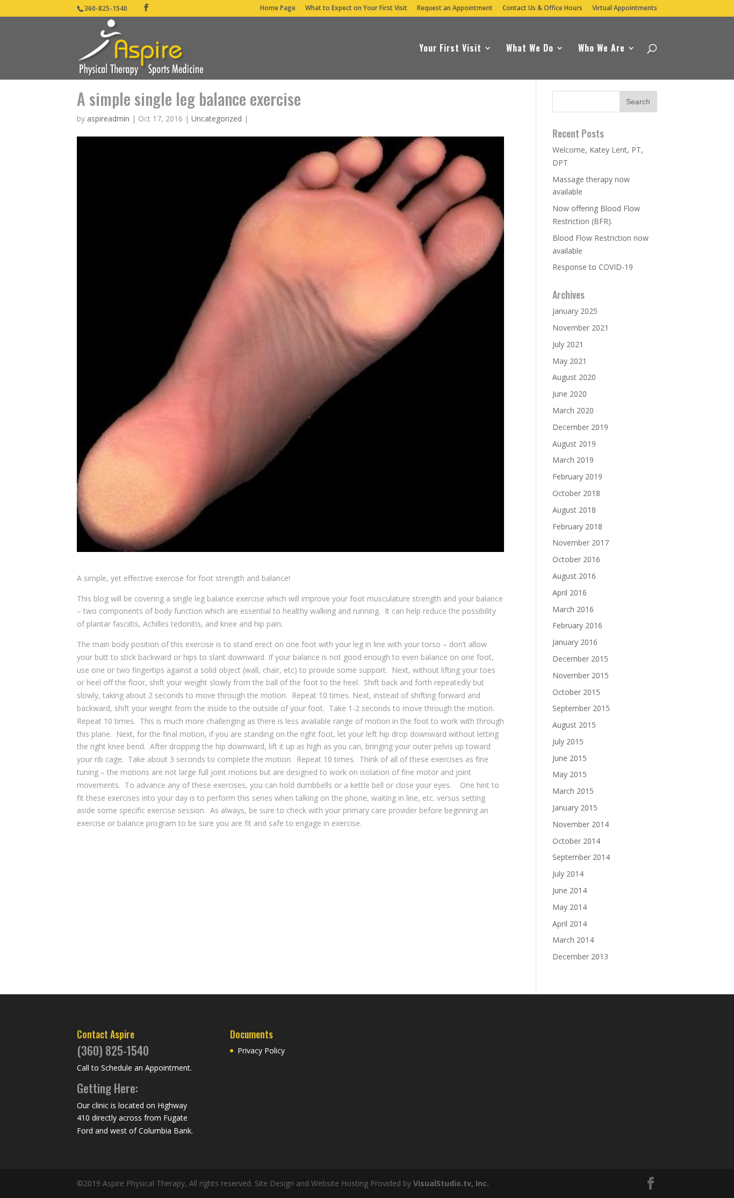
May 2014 (569, 907)
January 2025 (575, 311)
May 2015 (569, 774)
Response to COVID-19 (592, 267)
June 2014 (569, 890)
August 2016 (574, 576)
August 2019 (574, 444)
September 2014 (581, 857)
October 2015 (576, 692)
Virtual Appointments (624, 8)
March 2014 (573, 940)
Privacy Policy (261, 1050)
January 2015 (575, 807)
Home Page (278, 8)
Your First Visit (450, 49)
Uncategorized (216, 118)
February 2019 (577, 476)
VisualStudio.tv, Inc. (451, 1183)
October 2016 (576, 559)
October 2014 (576, 841)
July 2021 (568, 344)
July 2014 (568, 874)
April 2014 (569, 924)
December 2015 (580, 659)
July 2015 (568, 741)
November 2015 (580, 675)
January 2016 (575, 642)
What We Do (529, 49)
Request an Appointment (455, 8)
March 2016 (573, 609)
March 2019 (573, 460)
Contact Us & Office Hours (542, 8)
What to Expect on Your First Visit (356, 8)
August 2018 (574, 510)
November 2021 (580, 327)
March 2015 (573, 791)
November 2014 (580, 824)
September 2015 (581, 708)
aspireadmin (108, 118)
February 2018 (577, 526)
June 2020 (569, 394)
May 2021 (569, 361)
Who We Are (601, 49)
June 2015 (569, 758)
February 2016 (577, 625)
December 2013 (580, 956)
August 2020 (574, 377)
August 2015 (574, 725)
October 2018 (576, 493)
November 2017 (580, 542)
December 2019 (580, 427)
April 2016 (569, 592)
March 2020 (573, 410)
